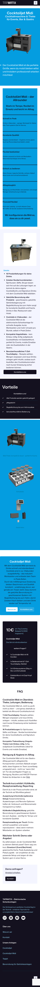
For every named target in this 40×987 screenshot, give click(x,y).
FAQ (28, 777)
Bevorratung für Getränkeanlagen (17, 964)
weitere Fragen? (20, 648)
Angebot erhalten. (13, 872)
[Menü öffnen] (35, 3)
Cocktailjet (7, 948)
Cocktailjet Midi (9, 953)
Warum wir (12, 609)
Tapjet (5, 958)
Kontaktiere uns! (20, 393)
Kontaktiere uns (20, 372)
